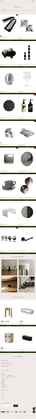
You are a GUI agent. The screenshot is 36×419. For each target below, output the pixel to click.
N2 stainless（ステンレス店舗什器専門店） (7, 375)
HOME (2, 3)
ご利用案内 (2, 379)
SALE (2, 398)
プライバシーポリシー (4, 384)
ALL (1, 392)
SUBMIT (15, 405)
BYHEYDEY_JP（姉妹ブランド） (6, 378)
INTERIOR (2, 394)
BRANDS (2, 397)
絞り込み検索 (4, 9)
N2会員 (2, 373)
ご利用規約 (2, 380)
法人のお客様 (3, 374)
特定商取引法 (3, 385)
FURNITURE (3, 393)
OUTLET (2, 399)
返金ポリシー (3, 383)
